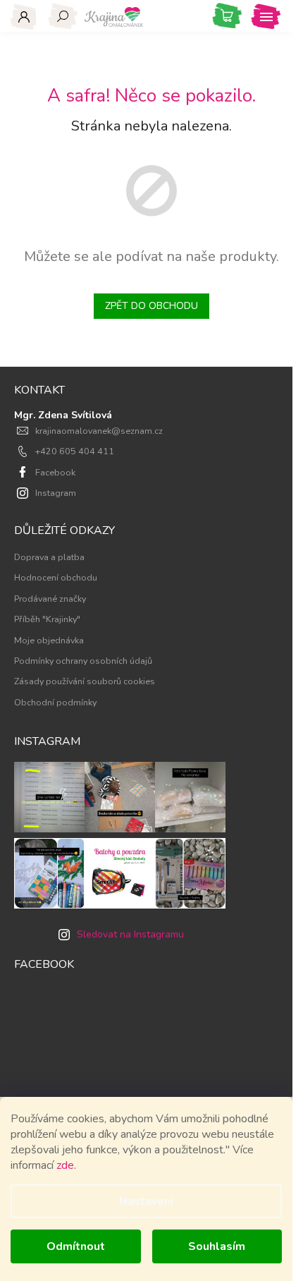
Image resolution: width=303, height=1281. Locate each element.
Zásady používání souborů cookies (84, 681)
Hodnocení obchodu (55, 577)
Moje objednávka (49, 640)
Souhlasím (216, 1246)
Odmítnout (76, 1246)
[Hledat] (63, 16)
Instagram (55, 493)
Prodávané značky (50, 599)
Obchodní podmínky (55, 702)
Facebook (55, 472)
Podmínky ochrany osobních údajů (83, 661)
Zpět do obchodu (151, 305)
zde (65, 1165)
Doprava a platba (49, 557)
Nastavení (146, 1201)
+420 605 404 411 (74, 451)
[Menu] (266, 16)
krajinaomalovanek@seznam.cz (99, 431)
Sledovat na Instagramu (130, 934)
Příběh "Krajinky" (47, 619)
